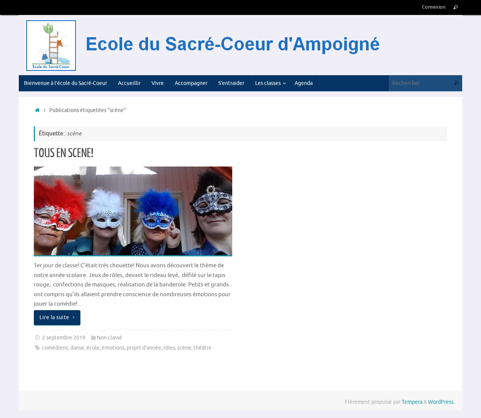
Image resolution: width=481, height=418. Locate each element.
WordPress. (441, 402)
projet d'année (144, 348)
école (93, 348)
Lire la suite (54, 317)
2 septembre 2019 (63, 338)
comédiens (55, 348)
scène (184, 348)
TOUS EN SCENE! (64, 153)
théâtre (203, 348)
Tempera (412, 402)
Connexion (433, 7)
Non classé (109, 338)
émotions (113, 348)
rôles (169, 348)
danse (77, 348)
